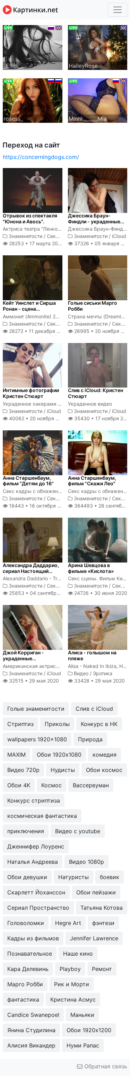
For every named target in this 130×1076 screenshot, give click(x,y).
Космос (51, 785)
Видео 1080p (86, 861)
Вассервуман (91, 785)
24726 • (100, 593)
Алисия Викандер (31, 1045)
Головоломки (25, 922)
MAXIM (16, 754)
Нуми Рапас (83, 1045)
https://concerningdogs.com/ (41, 156)
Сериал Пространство (38, 907)
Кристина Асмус (73, 999)
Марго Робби (25, 984)
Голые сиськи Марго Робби (92, 306)
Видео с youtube (77, 831)
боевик (109, 877)
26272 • (38, 331)
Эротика (102, 673)
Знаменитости (25, 236)
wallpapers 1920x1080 (37, 739)
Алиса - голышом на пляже (92, 655)
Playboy (70, 968)
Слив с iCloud (94, 708)
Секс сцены (61, 236)
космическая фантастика (42, 815)
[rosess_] (32, 99)
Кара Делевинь (28, 968)
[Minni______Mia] (98, 99)
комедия (104, 754)
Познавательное (29, 953)
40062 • (37, 418)
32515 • (33, 681)
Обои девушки (27, 877)
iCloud (119, 236)
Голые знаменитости (35, 708)
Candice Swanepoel (33, 1014)
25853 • (40, 593)
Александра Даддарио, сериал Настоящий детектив (31, 571)
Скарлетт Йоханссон (36, 892)
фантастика (23, 999)
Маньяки (82, 1014)
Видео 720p (23, 769)
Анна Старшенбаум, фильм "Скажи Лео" (92, 481)
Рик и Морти (71, 984)
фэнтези (103, 922)
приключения (25, 831)
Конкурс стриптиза (33, 800)
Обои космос (104, 769)
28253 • (35, 243)
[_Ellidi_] (32, 46)
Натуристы (73, 877)
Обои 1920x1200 (89, 1030)
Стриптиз (20, 723)
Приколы (57, 723)
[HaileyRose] (98, 46)
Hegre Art (68, 922)
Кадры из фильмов (33, 938)
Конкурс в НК (99, 723)
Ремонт (102, 968)
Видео (81, 673)
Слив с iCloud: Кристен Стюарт (95, 393)
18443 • (38, 506)
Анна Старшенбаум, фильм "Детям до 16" (28, 481)
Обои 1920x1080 (59, 754)
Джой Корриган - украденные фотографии (23, 658)
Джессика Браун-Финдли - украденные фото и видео (94, 221)
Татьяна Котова (101, 907)
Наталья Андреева (32, 861)
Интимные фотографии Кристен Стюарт (31, 393)
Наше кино (78, 953)
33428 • (99, 681)
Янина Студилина (31, 1030)
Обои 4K (18, 785)
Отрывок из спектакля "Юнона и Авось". (30, 218)
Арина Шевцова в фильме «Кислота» (91, 568)
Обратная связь (105, 1066)
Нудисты (63, 769)
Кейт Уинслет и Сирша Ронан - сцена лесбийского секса (29, 309)
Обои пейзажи (96, 892)
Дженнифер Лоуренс (35, 846)
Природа (90, 739)
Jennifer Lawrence (94, 938)
